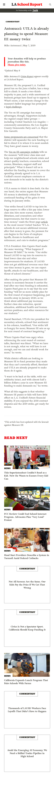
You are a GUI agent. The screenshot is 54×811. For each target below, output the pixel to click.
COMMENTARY (13, 22)
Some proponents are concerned (21, 136)
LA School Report (27, 4)
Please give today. (17, 64)
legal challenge (14, 106)
